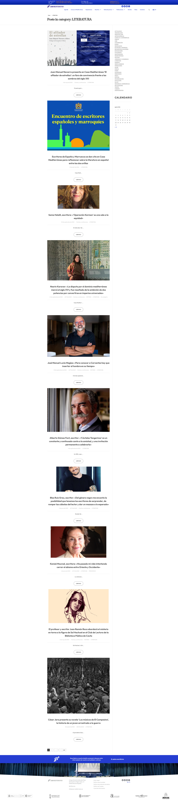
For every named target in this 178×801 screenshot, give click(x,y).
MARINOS (117, 62)
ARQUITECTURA (119, 34)
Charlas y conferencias (80, 82)
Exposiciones (89, 9)
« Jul (116, 127)
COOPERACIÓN (119, 42)
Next (60, 750)
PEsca (116, 75)
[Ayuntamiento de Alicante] (85, 796)
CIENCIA (117, 39)
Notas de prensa (108, 9)
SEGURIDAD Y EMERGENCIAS (122, 83)
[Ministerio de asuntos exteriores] (20, 796)
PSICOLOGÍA (118, 80)
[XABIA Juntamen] (165, 796)
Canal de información (99, 788)
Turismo (117, 88)
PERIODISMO (92, 571)
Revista (130, 9)
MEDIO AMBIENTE (119, 64)
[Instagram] (129, 6)
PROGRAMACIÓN (119, 79)
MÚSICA (117, 69)
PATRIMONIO (118, 72)
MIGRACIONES (118, 65)
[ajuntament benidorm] (141, 796)
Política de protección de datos (102, 784)
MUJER (116, 67)
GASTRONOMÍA (119, 54)
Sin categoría (104, 297)
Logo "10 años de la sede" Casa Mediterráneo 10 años (64, 2)
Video (135, 9)
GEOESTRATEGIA (119, 55)
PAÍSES (116, 70)
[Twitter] (125, 6)
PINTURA (117, 77)
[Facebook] (122, 6)
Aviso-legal (97, 780)
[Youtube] (127, 6)
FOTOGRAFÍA (118, 52)
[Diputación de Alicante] (115, 796)
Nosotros (97, 9)
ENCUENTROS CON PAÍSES (121, 49)
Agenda (66, 9)
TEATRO (117, 87)
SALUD (116, 82)
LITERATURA (90, 82)
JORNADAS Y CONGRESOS (122, 59)
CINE (116, 41)
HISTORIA (88, 297)
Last (64, 750)
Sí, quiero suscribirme (117, 759)
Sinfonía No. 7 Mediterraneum (114, 2)
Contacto (142, 9)
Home (49, 15)
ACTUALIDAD (68, 297)
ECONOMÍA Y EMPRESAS (121, 47)
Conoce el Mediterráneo (77, 9)
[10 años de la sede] (51, 2)
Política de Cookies (98, 786)
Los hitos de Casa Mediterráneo (87, 2)
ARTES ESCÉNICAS (119, 36)
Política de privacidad (99, 782)
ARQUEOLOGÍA (119, 32)
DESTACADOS (80, 727)
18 (58, 750)
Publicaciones (119, 9)
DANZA (116, 44)
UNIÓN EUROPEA (119, 90)
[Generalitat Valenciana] (54, 796)
